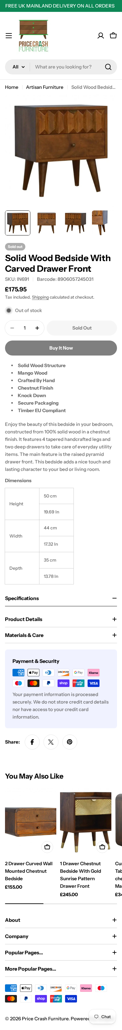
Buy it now (61, 348)
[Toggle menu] (9, 35)
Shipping (40, 297)
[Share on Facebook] (32, 742)
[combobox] (61, 66)
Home (11, 87)
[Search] (108, 67)
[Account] (100, 35)
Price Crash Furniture (45, 1019)
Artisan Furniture (45, 87)
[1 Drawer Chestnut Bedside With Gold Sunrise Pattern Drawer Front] (85, 822)
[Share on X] (50, 742)
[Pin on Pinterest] (69, 742)
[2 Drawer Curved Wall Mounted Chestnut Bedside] (30, 822)
